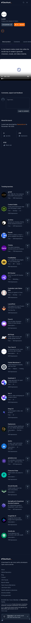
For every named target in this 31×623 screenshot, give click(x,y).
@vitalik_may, (24, 607)
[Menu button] (27, 2)
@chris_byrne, (11, 608)
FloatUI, (14, 604)
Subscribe (10, 615)
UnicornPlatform (22, 605)
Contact (3, 577)
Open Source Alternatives (8, 585)
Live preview (6, 24)
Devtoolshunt (21, 124)
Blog (2, 575)
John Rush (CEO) (6, 587)
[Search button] (23, 2)
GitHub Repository (6, 572)
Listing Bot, (9, 605)
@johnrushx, (8, 607)
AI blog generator (6, 595)
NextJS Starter (5, 582)
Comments (17, 41)
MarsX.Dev (24, 600)
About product (6, 41)
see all (16, 608)
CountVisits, (25, 604)
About (3, 569)
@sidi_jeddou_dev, (16, 607)
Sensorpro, (19, 604)
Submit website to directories (9, 590)
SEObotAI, (3, 605)
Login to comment (23, 111)
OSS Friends (4, 580)
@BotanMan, (4, 608)
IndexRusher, (15, 605)
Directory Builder (5, 592)
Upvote (20, 24)
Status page (4, 610)
